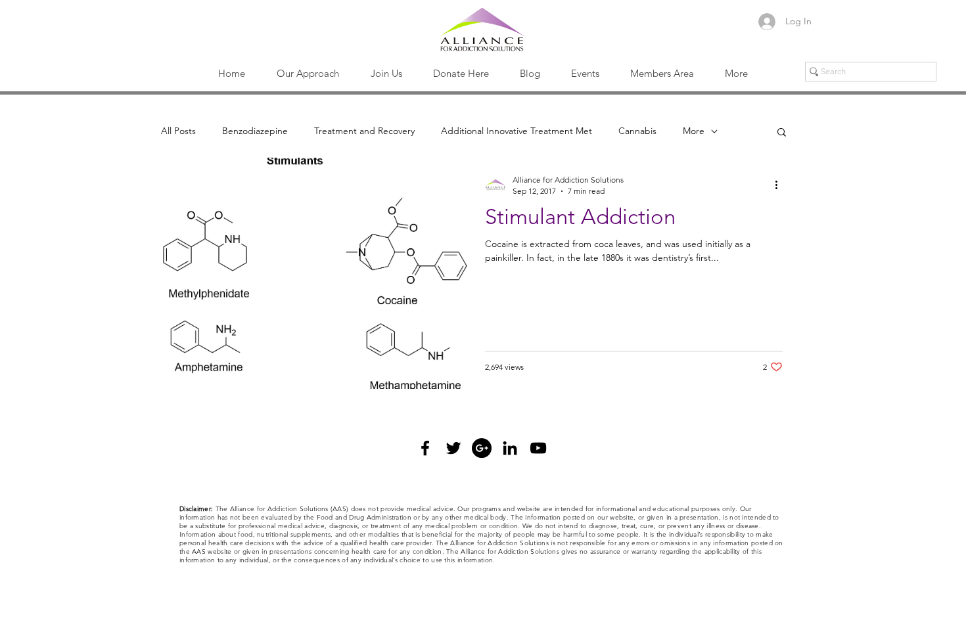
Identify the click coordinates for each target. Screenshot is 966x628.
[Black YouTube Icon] (538, 448)
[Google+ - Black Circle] (482, 448)
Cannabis (637, 131)
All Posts (178, 131)
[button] (308, 73)
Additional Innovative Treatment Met (516, 131)
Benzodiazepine (255, 131)
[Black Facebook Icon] (425, 448)
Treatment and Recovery (364, 131)
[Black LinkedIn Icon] (510, 448)
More (693, 131)
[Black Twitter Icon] (453, 448)
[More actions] (781, 184)
